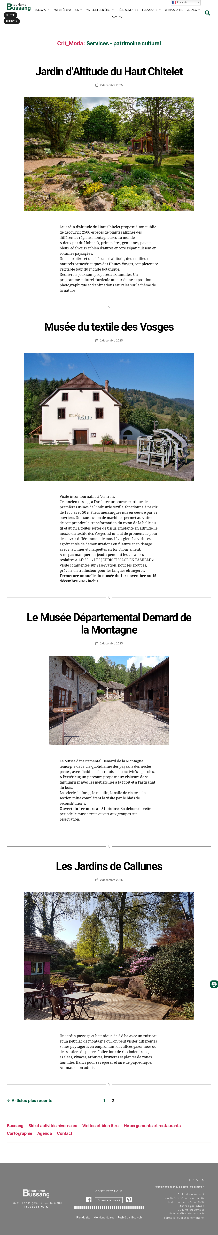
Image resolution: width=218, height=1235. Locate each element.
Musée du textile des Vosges (109, 327)
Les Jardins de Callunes (109, 866)
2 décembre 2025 (111, 85)
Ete (12, 15)
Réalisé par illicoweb (130, 1217)
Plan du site (83, 1217)
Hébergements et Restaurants (137, 9)
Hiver (13, 21)
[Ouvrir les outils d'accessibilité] (214, 984)
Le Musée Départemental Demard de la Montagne (109, 623)
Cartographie (174, 9)
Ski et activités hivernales (52, 1125)
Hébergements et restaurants (152, 1125)
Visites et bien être (98, 9)
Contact (118, 16)
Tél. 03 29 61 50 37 (36, 1206)
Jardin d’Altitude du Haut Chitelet (109, 71)
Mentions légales (104, 1217)
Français (181, 2)
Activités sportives (66, 9)
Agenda (192, 9)
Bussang (40, 9)
